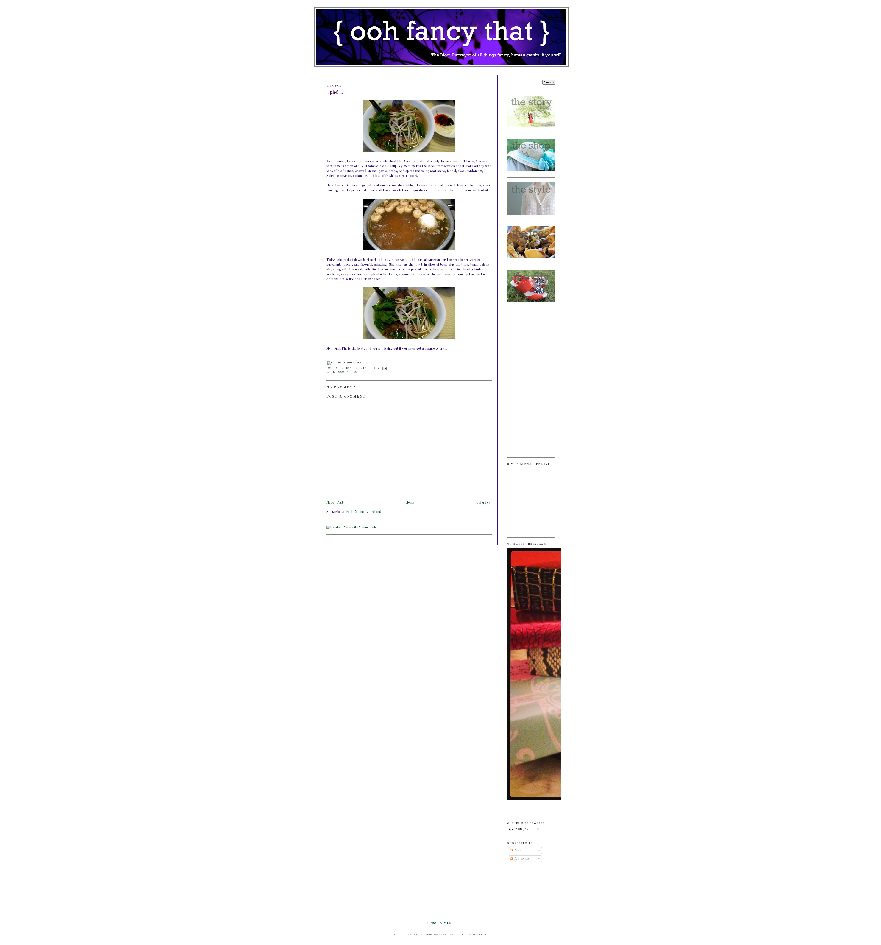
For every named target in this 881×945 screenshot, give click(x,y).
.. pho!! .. (334, 92)
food (356, 372)
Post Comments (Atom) (363, 511)
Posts (517, 850)
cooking (344, 372)
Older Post (484, 502)
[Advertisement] (525, 382)
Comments (521, 858)
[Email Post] (384, 368)
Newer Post (334, 502)
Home (410, 502)
